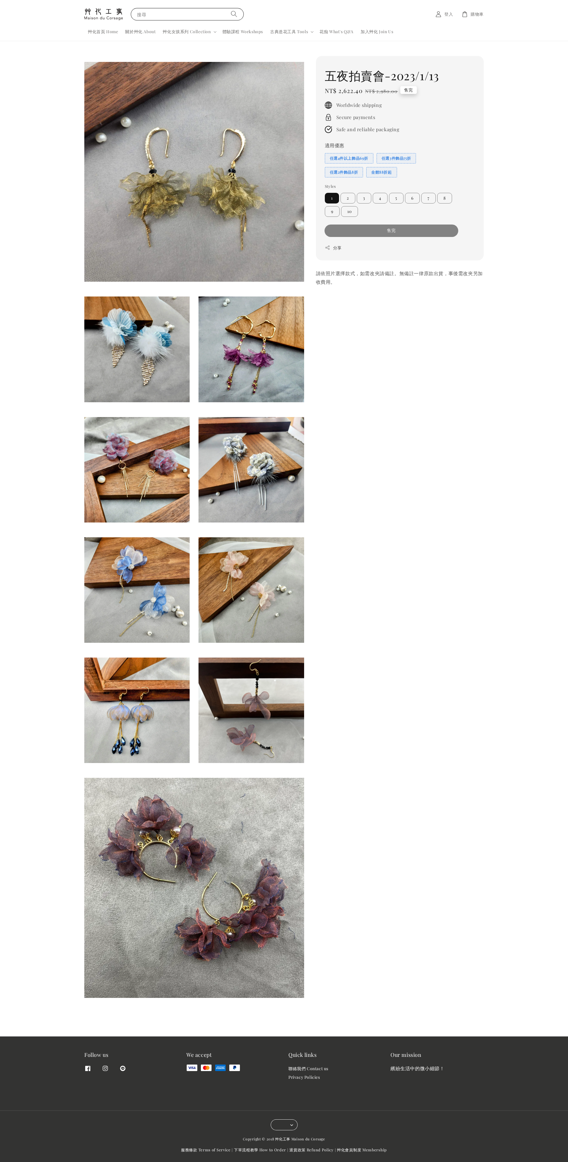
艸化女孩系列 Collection (187, 31)
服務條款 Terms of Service (206, 1149)
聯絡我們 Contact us (308, 1068)
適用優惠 (334, 145)
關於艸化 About (140, 31)
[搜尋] (234, 14)
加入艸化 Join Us (377, 31)
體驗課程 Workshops (242, 31)
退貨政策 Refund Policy (311, 1149)
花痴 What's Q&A (337, 31)
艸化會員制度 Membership (362, 1149)
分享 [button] (337, 248)
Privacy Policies (304, 1077)
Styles (330, 185)
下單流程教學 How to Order (260, 1149)
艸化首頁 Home (103, 31)
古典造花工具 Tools (289, 31)
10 (349, 211)
